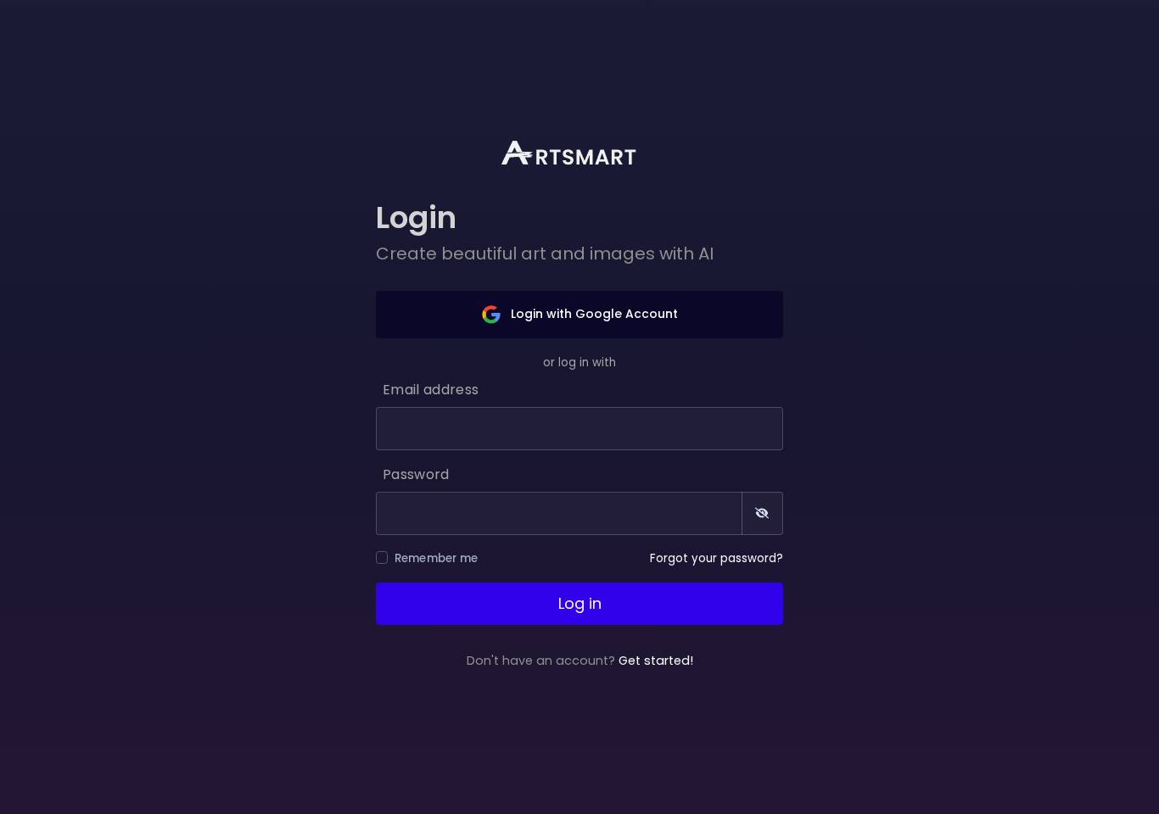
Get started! (656, 660)
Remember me (437, 558)
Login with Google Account (592, 313)
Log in (580, 603)
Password (416, 474)
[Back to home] (579, 152)
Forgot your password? (716, 558)
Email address (431, 389)
